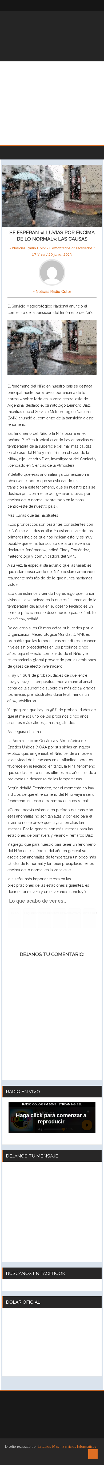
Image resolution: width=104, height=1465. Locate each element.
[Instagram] (90, 5)
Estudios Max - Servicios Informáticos (67, 1446)
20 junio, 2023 (60, 254)
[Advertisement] (52, 103)
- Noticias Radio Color (28, 248)
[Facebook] (80, 5)
